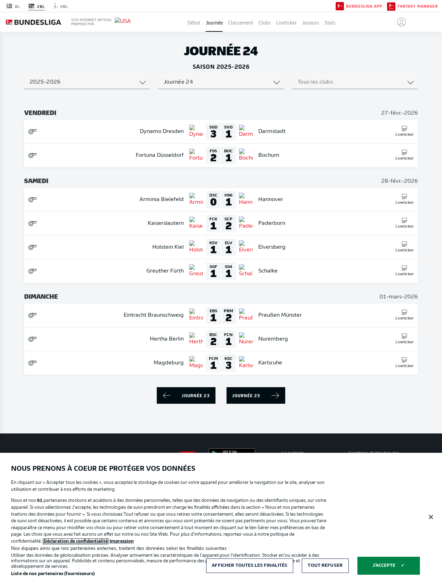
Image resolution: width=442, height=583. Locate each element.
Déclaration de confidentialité (76, 541)
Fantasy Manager (417, 6)
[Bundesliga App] (340, 5)
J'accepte (384, 565)
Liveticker (286, 22)
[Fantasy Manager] (391, 5)
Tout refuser (325, 565)
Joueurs (310, 22)
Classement (240, 22)
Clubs (265, 22)
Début (194, 22)
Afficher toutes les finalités (249, 565)
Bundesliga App (364, 6)
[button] (399, 22)
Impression (121, 541)
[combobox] (87, 82)
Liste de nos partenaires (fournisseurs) (53, 574)
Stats (330, 22)
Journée (214, 22)
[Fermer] (431, 517)
